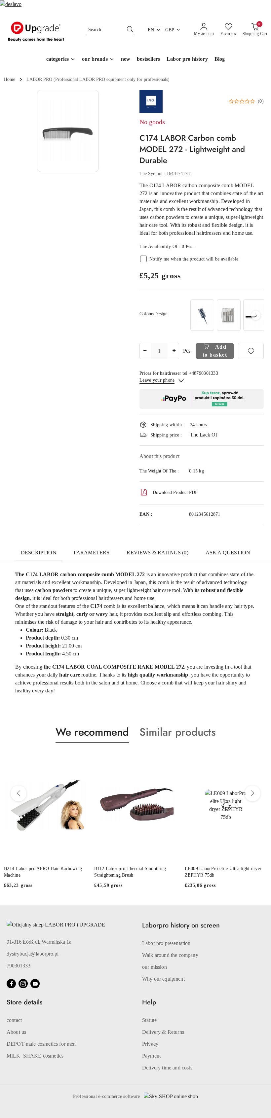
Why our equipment (163, 979)
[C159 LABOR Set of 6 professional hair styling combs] (228, 315)
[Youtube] (35, 983)
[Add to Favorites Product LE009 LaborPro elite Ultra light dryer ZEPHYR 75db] (259, 758)
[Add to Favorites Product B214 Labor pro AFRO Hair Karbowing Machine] (79, 758)
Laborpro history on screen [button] (181, 925)
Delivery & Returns (163, 1032)
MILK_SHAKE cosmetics (35, 1056)
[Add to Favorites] (251, 351)
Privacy (150, 1044)
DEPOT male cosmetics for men (41, 1044)
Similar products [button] (177, 732)
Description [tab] (39, 552)
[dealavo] (10, 4)
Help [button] (149, 1002)
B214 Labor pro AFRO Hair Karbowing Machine (43, 872)
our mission (154, 967)
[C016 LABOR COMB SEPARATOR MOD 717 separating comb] (202, 315)
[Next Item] (255, 315)
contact (14, 1020)
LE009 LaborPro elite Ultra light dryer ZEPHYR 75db (223, 872)
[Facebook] (11, 983)
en (151, 29)
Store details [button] (24, 1002)
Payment (151, 1056)
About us (16, 1032)
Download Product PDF (175, 492)
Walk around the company (170, 955)
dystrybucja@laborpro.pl (32, 954)
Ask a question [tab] (228, 552)
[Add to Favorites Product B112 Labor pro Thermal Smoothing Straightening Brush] (169, 758)
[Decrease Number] (145, 351)
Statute (149, 1020)
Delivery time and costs (167, 1067)
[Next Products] (252, 793)
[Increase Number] (174, 351)
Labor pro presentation (166, 943)
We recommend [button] (92, 732)
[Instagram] (23, 983)
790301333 (18, 965)
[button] (98, 59)
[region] (226, 315)
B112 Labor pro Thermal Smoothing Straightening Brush (130, 872)
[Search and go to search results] (130, 30)
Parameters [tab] (92, 552)
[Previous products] (18, 793)
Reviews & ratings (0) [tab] (157, 552)
